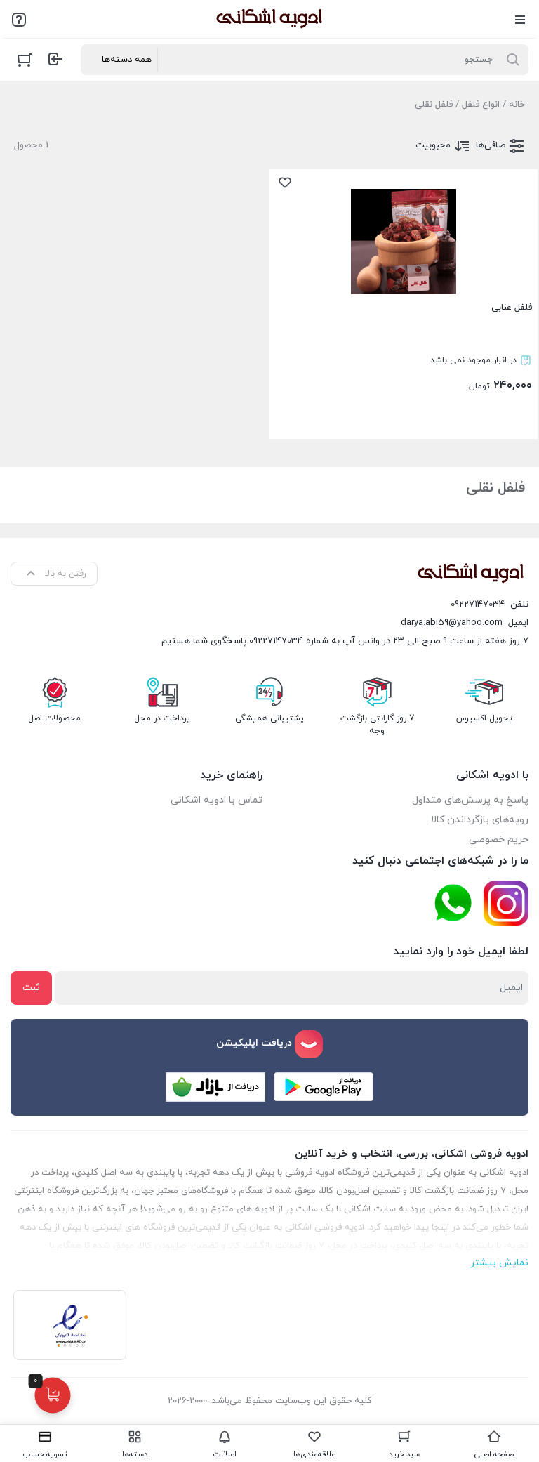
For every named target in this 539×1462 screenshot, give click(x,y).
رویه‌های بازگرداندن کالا (479, 820)
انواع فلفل (481, 104)
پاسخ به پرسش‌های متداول (470, 800)
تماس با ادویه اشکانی (216, 800)
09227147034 (478, 604)
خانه (517, 104)
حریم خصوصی (498, 839)
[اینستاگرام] (506, 903)
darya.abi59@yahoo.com (452, 623)
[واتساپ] (452, 903)
